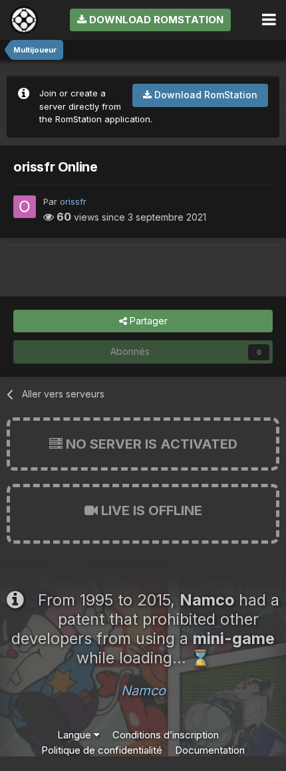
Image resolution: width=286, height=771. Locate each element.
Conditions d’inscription (165, 734)
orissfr (73, 201)
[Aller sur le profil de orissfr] (24, 206)
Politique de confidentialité (101, 750)
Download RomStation (154, 19)
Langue (75, 734)
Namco (143, 691)
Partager (147, 320)
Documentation (210, 750)
